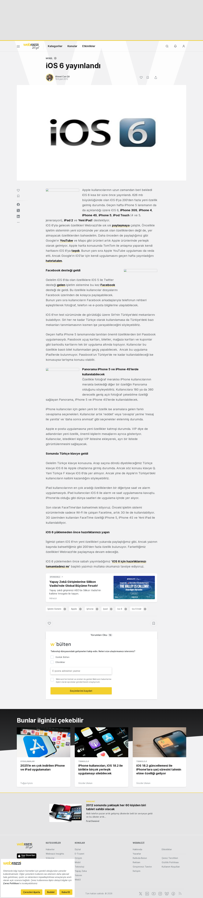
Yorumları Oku (101, 634)
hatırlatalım (54, 261)
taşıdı (75, 250)
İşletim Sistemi (54, 609)
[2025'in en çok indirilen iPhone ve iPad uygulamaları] (43, 742)
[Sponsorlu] (134, 587)
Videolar (50, 858)
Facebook (107, 285)
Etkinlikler (88, 46)
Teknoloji (83, 761)
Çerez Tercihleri (170, 858)
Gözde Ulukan (85, 783)
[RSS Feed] (179, 893)
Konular (72, 46)
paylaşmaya (121, 225)
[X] (140, 893)
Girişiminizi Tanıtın (142, 866)
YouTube (66, 240)
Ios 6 (119, 609)
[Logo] (31, 46)
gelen (61, 285)
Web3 (78, 879)
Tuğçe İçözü (26, 783)
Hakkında (137, 849)
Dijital (78, 849)
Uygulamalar (27, 761)
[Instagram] (160, 893)
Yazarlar (137, 853)
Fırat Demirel (92, 821)
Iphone (90, 609)
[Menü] (18, 46)
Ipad (105, 609)
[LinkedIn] (147, 893)
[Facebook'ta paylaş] (18, 204)
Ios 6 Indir (136, 609)
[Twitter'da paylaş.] (18, 210)
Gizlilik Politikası (170, 862)
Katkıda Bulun (140, 858)
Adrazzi (53, 598)
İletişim (136, 871)
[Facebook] (173, 893)
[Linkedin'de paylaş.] (18, 216)
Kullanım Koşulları (171, 866)
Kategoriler (55, 46)
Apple (74, 609)
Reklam (136, 862)
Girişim (78, 858)
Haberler (50, 849)
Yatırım (78, 875)
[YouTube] (153, 893)
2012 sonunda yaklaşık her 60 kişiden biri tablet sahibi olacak (116, 807)
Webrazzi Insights (55, 853)
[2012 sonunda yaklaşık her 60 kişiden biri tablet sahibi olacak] (65, 813)
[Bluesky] (166, 893)
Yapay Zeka (81, 871)
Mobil (49, 58)
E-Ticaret (79, 853)
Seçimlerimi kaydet (81, 690)
